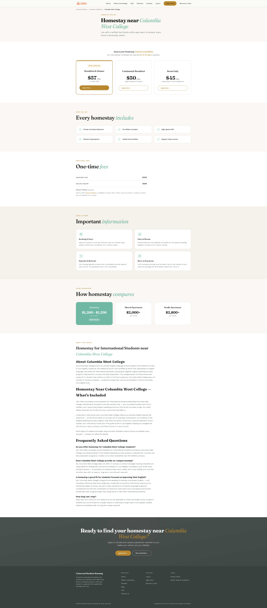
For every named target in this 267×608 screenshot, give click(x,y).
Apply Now (170, 3)
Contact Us (125, 593)
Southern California (95, 9)
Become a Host (185, 3)
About (108, 3)
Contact (149, 3)
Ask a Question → (142, 553)
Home (123, 576)
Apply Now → (87, 88)
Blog (122, 587)
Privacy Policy (175, 576)
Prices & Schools (81, 9)
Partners (140, 3)
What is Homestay (120, 3)
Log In (158, 3)
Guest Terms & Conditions (180, 580)
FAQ (132, 3)
